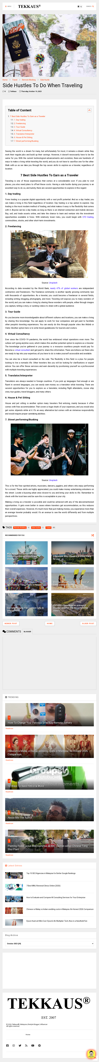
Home (5, 80)
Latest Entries (14, 865)
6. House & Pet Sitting (23, 137)
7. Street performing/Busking (26, 141)
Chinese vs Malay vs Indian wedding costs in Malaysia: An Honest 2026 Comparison (60, 909)
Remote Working (29, 80)
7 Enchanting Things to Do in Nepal (24, 585)
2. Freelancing (20, 123)
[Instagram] (14, 1045)
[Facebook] (7, 1045)
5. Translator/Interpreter (24, 134)
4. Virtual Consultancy (23, 130)
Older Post (88, 623)
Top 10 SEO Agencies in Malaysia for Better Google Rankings (51, 873)
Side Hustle (45, 80)
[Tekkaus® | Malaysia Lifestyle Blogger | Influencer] (29, 7)
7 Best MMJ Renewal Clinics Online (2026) (43, 886)
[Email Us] (91, 1054)
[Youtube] (32, 1045)
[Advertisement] (49, 971)
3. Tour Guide (19, 127)
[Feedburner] (26, 1045)
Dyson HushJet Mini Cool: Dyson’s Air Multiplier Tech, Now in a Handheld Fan (56, 921)
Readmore (9, 728)
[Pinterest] (39, 1045)
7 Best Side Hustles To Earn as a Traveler (27, 116)
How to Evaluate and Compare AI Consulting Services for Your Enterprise (55, 897)
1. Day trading (19, 120)
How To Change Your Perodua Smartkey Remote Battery (40, 722)
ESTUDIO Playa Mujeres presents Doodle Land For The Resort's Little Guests (70, 608)
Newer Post (11, 623)
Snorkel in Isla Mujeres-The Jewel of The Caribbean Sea (71, 583)
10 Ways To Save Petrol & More (26, 786)
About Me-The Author (20, 817)
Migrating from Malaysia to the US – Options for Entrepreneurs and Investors (24, 556)
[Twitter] (20, 1045)
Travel (14, 80)
